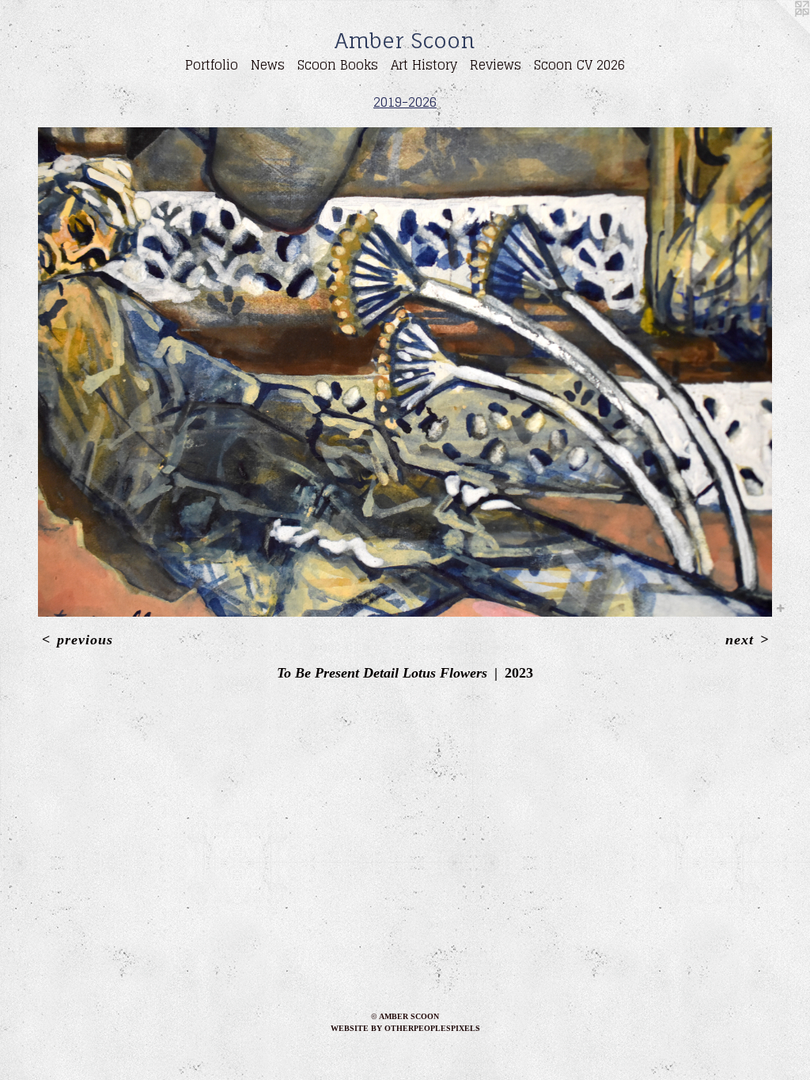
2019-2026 (405, 102)
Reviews (495, 64)
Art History (424, 64)
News (268, 64)
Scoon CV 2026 (579, 64)
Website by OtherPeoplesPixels (405, 1028)
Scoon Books (337, 64)
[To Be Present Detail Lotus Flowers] (405, 372)
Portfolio (211, 64)
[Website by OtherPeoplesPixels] (778, 31)
